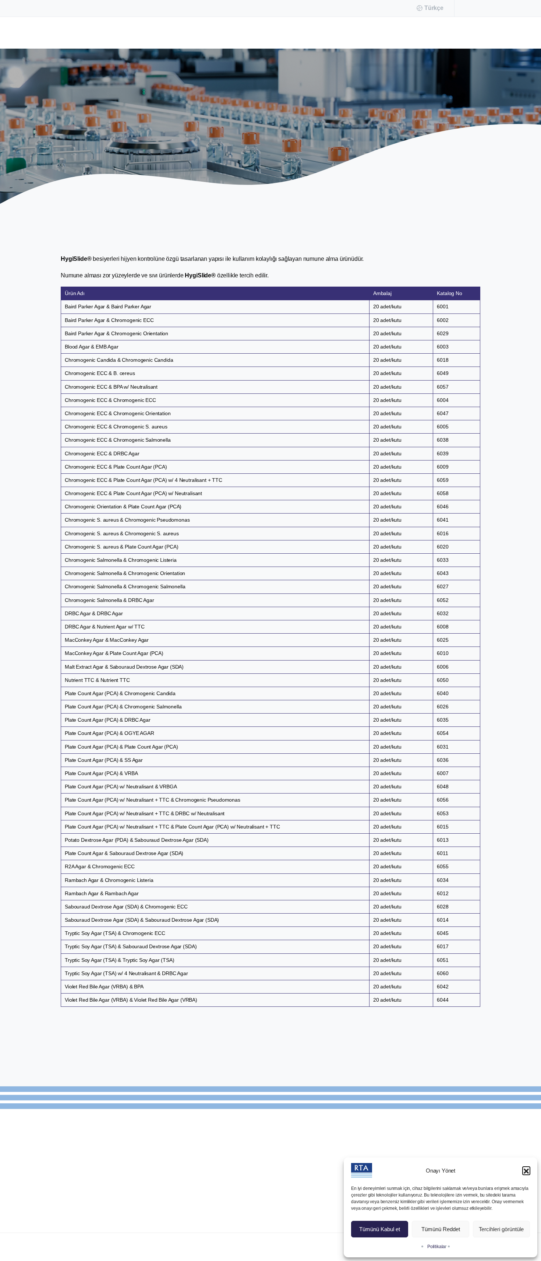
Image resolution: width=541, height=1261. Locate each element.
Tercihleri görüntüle (501, 1229)
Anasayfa (191, 133)
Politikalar (436, 1246)
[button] (526, 1170)
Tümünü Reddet (440, 1229)
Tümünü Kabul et (379, 1229)
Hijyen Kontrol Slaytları (244, 133)
